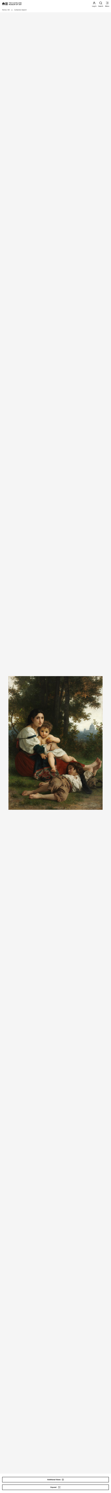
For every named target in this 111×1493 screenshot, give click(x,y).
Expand (53, 1487)
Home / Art (6, 10)
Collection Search (20, 10)
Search (100, 6)
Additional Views (54, 1480)
